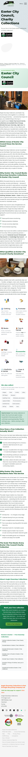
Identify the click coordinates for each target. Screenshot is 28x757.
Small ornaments (16, 403)
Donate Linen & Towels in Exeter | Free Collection (12, 654)
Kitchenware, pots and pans (19, 398)
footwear (8, 195)
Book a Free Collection (14, 624)
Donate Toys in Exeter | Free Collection (12, 659)
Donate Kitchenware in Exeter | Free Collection (12, 649)
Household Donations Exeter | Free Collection (11, 668)
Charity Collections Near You (11, 63)
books (13, 195)
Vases (17, 406)
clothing (2, 195)
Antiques (4, 392)
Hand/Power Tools (6, 398)
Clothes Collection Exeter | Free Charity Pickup (12, 641)
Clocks (10, 392)
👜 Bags (4, 350)
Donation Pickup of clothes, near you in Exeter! (13, 663)
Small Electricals (6, 403)
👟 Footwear (20, 309)
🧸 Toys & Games (19, 329)
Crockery (17, 392)
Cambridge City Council (17, 237)
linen (18, 195)
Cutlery (23, 392)
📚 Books (4, 328)
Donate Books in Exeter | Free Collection (13, 645)
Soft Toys (4, 406)
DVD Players (5, 395)
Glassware (13, 395)
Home (1, 63)
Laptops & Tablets (6, 401)
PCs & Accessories (17, 401)
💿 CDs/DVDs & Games (6, 370)
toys (22, 332)
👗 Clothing (5, 309)
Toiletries (11, 406)
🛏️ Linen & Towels (20, 370)
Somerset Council (13, 235)
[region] (14, 741)
